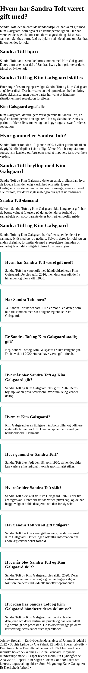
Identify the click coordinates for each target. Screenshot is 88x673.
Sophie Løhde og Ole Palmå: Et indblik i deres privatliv (47, 644)
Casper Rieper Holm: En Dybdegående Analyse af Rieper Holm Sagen (40, 658)
